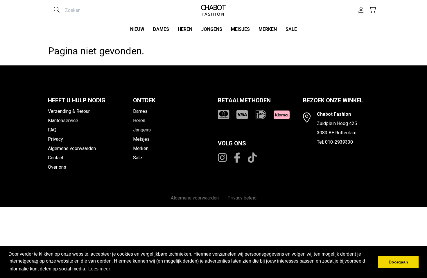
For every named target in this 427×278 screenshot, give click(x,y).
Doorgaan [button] (398, 262)
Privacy (55, 139)
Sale (291, 29)
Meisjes (240, 29)
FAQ (52, 130)
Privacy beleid (241, 198)
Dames (161, 29)
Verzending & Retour (69, 111)
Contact (55, 158)
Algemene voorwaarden (72, 148)
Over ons (57, 167)
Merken (268, 29)
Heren (185, 29)
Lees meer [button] (99, 268)
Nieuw (137, 29)
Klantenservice (63, 120)
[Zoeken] (56, 10)
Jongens (211, 29)
